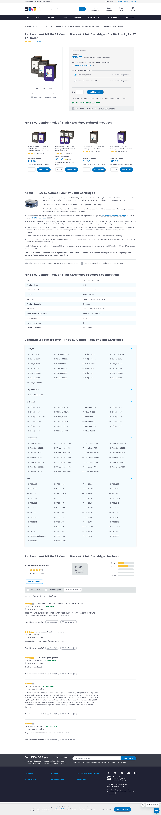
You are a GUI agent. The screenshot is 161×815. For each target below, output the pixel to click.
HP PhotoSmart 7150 (35, 443)
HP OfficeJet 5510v (34, 421)
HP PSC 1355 (114, 508)
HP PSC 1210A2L (88, 489)
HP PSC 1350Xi (87, 508)
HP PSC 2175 (59, 522)
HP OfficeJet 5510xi (61, 421)
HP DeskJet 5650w (34, 373)
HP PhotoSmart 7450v (62, 453)
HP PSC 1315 (87, 498)
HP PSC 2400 (32, 531)
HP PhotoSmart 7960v (62, 472)
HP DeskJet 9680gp (34, 383)
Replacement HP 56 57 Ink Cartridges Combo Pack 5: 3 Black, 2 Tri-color (65, 149)
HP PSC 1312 (59, 498)
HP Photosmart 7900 (117, 467)
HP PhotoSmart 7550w (90, 457)
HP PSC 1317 (59, 503)
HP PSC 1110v (59, 484)
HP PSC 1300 (87, 493)
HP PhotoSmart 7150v (62, 443)
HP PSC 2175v (87, 522)
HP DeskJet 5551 (33, 368)
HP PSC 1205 (114, 484)
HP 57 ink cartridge (38, 218)
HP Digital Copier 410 (35, 395)
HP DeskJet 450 (33, 354)
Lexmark (77, 17)
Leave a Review (34, 582)
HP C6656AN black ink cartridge (113, 216)
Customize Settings (105, 809)
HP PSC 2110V (114, 512)
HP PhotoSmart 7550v (62, 457)
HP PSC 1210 (59, 489)
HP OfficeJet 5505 (61, 417)
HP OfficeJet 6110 (33, 426)
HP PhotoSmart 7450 (35, 453)
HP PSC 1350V (59, 508)
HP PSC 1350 (32, 508)
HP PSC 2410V (114, 531)
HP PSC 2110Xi (32, 517)
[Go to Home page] (30, 9)
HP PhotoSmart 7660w (63, 462)
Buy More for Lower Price (81, 65)
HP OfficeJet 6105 (115, 421)
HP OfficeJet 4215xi (61, 412)
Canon (64, 17)
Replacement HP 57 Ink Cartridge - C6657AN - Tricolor (121, 148)
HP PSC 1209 (32, 489)
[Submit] (82, 9)
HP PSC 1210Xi (60, 493)
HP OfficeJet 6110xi (89, 426)
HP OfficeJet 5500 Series (36, 417)
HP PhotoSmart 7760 (117, 462)
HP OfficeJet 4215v (34, 412)
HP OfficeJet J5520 (89, 431)
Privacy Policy (116, 762)
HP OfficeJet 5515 (88, 421)
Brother (51, 17)
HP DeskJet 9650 (60, 378)
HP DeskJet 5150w (89, 359)
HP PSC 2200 (32, 527)
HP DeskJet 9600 (33, 378)
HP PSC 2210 (90, 102)
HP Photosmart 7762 (89, 467)
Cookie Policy (60, 809)
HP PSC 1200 (87, 484)
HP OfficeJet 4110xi (89, 407)
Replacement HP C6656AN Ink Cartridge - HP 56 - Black (93, 148)
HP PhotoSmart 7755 (90, 462)
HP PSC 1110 (32, 484)
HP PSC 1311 (32, 498)
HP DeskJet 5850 (88, 373)
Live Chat (133, 1)
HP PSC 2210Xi (114, 527)
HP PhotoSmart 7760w (63, 467)
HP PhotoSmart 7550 (35, 457)
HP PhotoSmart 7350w (117, 448)
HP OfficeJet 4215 (115, 407)
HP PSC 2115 (59, 517)
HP (28, 17)
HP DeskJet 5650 (88, 368)
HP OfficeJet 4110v (61, 407)
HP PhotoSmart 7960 (35, 472)
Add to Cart (44, 170)
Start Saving (128, 758)
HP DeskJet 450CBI (61, 354)
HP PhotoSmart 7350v (90, 448)
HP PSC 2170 (114, 517)
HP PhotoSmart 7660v (35, 462)
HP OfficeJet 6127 (115, 426)
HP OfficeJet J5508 (61, 431)
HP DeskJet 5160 (33, 364)
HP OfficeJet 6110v (61, 426)
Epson (38, 17)
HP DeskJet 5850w (116, 373)
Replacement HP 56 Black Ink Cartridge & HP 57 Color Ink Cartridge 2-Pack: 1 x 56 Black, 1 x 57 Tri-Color (39, 149)
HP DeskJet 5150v (61, 359)
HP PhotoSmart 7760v (35, 467)
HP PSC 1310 (114, 493)
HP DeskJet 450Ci (88, 354)
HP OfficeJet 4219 (88, 412)
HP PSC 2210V (87, 527)
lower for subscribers (106, 109)
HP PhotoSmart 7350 (62, 448)
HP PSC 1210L (114, 489)
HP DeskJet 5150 (33, 359)
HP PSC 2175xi (114, 522)
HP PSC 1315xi (32, 503)
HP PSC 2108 (59, 512)
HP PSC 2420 (87, 536)
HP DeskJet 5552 (60, 368)
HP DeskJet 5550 (60, 364)
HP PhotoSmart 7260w (35, 448)
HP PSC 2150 (87, 517)
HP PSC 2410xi (59, 536)
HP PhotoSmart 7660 (117, 457)
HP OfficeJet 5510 (115, 417)
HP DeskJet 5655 (60, 373)
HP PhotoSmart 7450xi (90, 453)
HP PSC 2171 (32, 522)
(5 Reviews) (36, 41)
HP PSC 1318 (87, 503)
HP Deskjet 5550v (88, 364)
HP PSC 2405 (59, 531)
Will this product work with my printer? (43, 94)
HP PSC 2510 (32, 541)
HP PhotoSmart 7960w (90, 472)
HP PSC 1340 (114, 503)
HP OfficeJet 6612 (33, 431)
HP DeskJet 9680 (115, 378)
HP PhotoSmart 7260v (117, 443)
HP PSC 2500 (114, 536)
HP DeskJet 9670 (88, 378)
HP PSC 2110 (87, 512)
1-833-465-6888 (122, 1)
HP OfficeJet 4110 (33, 407)
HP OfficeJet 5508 (88, 417)
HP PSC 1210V (32, 493)
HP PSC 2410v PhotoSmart (37, 536)
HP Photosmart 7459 (117, 453)
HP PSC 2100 (32, 512)
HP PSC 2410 (87, 531)
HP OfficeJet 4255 (115, 412)
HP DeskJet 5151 (115, 359)
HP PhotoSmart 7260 (90, 443)
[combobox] (62, 9)
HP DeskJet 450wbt (116, 354)
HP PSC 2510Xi (60, 541)
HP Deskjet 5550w (116, 364)
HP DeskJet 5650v (116, 368)
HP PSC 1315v (114, 498)
